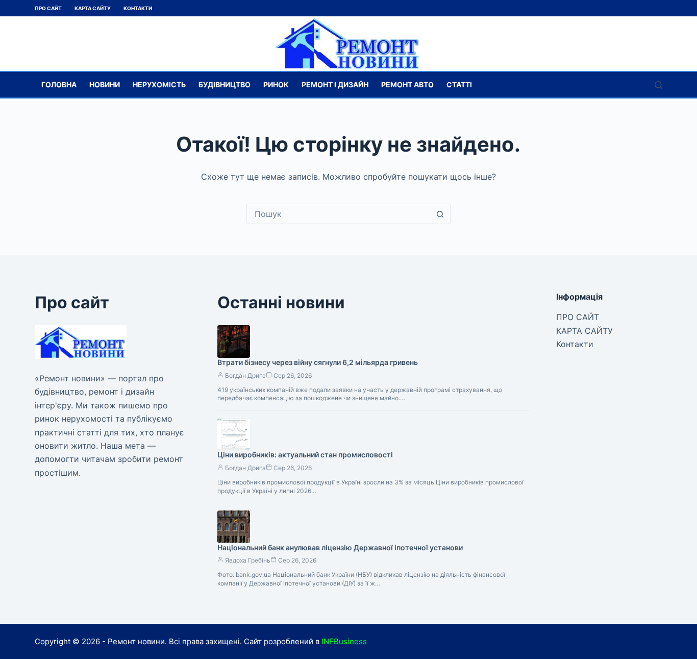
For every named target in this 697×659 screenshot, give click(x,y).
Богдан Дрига (245, 375)
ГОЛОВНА (59, 84)
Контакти (137, 8)
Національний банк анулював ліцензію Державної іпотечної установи (340, 547)
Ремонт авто (407, 84)
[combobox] (339, 214)
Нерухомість (159, 84)
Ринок (276, 84)
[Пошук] (658, 85)
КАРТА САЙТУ (92, 8)
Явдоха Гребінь (247, 560)
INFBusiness (344, 641)
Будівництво (224, 84)
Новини (104, 84)
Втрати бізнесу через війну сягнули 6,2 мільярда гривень (317, 362)
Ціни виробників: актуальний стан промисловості (305, 454)
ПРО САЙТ (48, 8)
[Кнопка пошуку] (440, 214)
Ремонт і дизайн (335, 84)
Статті (459, 84)
